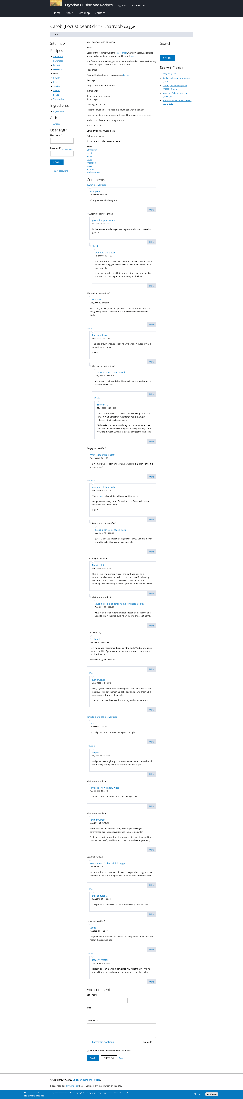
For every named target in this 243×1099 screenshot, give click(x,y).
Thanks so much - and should (110, 372)
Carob (126, 75)
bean (89, 159)
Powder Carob (97, 819)
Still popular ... (100, 895)
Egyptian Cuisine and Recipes (86, 1079)
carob (89, 153)
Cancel (122, 1058)
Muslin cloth (98, 565)
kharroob (91, 162)
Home (56, 13)
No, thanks (212, 1094)
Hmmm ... (102, 404)
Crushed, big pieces (105, 252)
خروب (133, 56)
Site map (84, 13)
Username (56, 135)
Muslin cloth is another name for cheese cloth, (119, 603)
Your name (92, 994)
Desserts (57, 69)
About (69, 13)
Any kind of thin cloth (103, 487)
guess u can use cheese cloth (110, 529)
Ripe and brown (100, 335)
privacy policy (72, 1085)
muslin (102, 496)
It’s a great (95, 191)
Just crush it (98, 679)
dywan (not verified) (96, 184)
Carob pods (96, 299)
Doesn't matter (100, 959)
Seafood (57, 86)
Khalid (95, 246)
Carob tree (122, 52)
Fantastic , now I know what (104, 787)
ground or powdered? (103, 220)
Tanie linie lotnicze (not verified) (102, 716)
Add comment (93, 172)
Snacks (56, 90)
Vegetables (58, 99)
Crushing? (95, 638)
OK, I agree (199, 1094)
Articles (56, 123)
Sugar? (95, 752)
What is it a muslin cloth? (103, 454)
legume (90, 169)
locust (90, 156)
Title (89, 1007)
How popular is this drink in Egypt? (108, 863)
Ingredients (58, 111)
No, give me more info (34, 1096)
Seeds (93, 927)
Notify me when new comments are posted (110, 1050)
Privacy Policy (169, 73)
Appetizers (58, 56)
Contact (100, 13)
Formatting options (103, 1042)
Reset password (60, 170)
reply (151, 209)
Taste (92, 723)
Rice (55, 82)
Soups (56, 94)
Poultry (56, 77)
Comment (92, 1020)
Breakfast (57, 65)
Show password (68, 149)
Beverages (92, 149)
